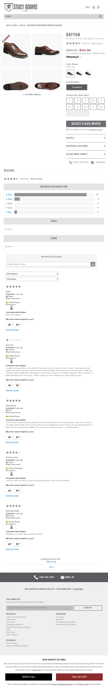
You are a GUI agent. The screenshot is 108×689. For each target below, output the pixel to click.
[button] (31, 94)
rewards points (95, 129)
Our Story (60, 617)
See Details (78, 589)
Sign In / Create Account (16, 617)
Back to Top (51, 561)
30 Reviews (86, 43)
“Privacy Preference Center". (62, 684)
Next (52, 567)
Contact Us (11, 619)
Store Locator (12, 635)
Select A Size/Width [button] (86, 124)
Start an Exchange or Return (18, 627)
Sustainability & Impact (65, 622)
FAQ (8, 630)
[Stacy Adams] (11, 308)
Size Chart (10, 632)
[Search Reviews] (93, 264)
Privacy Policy (12, 643)
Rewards (59, 619)
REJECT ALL (28, 677)
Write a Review (97, 43)
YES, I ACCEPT (79, 677)
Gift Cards (10, 622)
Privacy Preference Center (17, 646)
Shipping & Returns (14, 624)
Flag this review (12, 330)
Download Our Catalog (65, 624)
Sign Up (88, 608)
